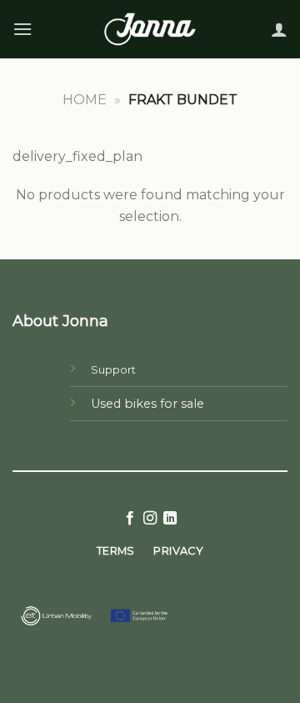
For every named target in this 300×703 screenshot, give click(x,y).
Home (84, 100)
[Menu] (22, 28)
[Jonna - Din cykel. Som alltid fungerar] (150, 29)
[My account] (279, 29)
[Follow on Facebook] (129, 518)
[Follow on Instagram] (150, 518)
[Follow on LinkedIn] (170, 518)
